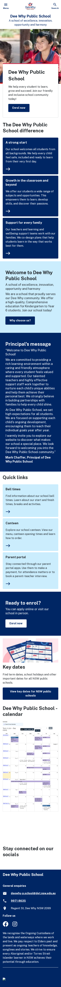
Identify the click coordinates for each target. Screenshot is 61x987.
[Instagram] (15, 925)
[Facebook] (5, 925)
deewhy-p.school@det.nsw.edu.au (33, 893)
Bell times (13, 489)
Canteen (12, 523)
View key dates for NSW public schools (30, 693)
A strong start (16, 142)
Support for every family (24, 222)
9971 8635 (18, 900)
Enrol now (18, 107)
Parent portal (16, 557)
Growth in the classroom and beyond (27, 182)
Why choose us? (20, 320)
